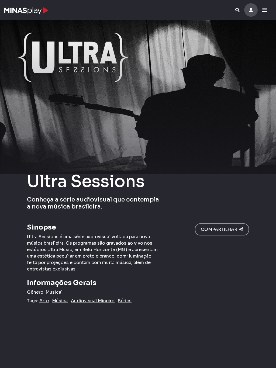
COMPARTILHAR (220, 229)
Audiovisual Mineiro (93, 301)
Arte (44, 301)
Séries (125, 301)
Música (60, 301)
